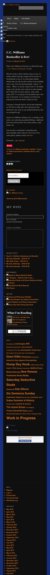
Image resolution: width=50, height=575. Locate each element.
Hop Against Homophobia (26, 360)
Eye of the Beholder (28, 353)
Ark (28, 343)
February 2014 (11, 524)
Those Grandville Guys (16, 410)
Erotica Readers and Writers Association (21, 302)
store (37, 151)
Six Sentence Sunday (20, 393)
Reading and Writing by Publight (18, 297)
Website (33, 149)
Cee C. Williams (11, 425)
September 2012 (12, 568)
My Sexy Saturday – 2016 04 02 (17, 266)
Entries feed (10, 495)
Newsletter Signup (14, 170)
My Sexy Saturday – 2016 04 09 (17, 263)
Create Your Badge (12, 430)
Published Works (29, 151)
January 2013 (11, 558)
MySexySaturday (13, 372)
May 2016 (9, 509)
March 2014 (10, 522)
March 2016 (10, 514)
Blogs (16, 18)
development (26, 350)
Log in (8, 493)
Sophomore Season (14, 397)
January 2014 (11, 527)
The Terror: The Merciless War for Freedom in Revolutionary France (21, 319)
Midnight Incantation (23, 368)
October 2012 (11, 565)
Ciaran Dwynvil (27, 347)
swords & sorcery (23, 404)
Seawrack (10, 389)
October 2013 (11, 535)
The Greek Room (15, 407)
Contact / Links (12, 28)
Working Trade (36, 414)
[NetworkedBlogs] (25, 437)
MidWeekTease (37, 368)
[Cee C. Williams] (7, 428)
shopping (21, 140)
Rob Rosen (10, 288)
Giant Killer (13, 356)
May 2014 (9, 517)
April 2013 (10, 550)
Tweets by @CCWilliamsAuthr (16, 198)
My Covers (10, 190)
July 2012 (9, 573)
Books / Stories (12, 23)
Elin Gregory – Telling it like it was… (20, 278)
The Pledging (30, 407)
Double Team (36, 350)
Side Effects (22, 389)
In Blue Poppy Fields (36, 365)
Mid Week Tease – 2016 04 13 (17, 261)
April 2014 (10, 519)
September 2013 (12, 537)
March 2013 (10, 553)
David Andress (13, 324)
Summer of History (24, 400)
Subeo (9, 400)
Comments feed (12, 498)
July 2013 (9, 542)
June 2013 (10, 545)
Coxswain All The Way (13, 350)
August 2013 (11, 540)
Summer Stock (11, 404)
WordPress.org (12, 500)
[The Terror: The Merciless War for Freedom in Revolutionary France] (9, 323)
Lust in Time (11, 368)
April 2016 (10, 512)
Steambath (34, 397)
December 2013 (12, 530)
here (31, 135)
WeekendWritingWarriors (14, 414)
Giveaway (26, 356)
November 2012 (12, 563)
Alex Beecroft (23, 285)
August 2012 (11, 571)
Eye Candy (18, 353)
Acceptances (10, 344)
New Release (29, 371)
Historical (10, 360)
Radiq (26, 375)
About (9, 18)
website (9, 153)
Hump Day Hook (27, 304)
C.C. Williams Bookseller (28, 23)
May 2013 (9, 547)
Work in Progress (21, 417)
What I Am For (27, 414)
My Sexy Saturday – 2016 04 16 (17, 258)
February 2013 (11, 555)
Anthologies (20, 344)
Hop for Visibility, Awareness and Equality (22, 256)
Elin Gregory (10, 353)
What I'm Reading (19, 312)
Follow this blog (25, 440)
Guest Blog (34, 357)
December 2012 (12, 560)
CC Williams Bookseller (21, 149)
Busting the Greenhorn (13, 347)
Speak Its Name (26, 275)
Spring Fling (26, 397)
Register (9, 490)
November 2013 (12, 532)
